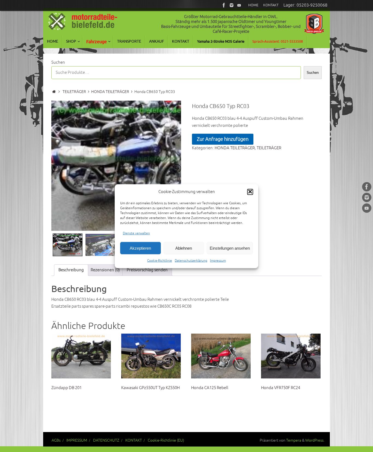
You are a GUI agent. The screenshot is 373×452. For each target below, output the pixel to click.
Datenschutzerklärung (191, 260)
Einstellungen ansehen (230, 248)
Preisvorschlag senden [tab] (147, 270)
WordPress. (314, 440)
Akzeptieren (140, 248)
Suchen (58, 62)
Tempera (293, 440)
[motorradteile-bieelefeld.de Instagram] (231, 5)
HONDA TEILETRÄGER (110, 91)
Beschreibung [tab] (71, 270)
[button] (250, 191)
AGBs (56, 440)
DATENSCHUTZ (106, 440)
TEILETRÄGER (74, 91)
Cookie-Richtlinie (159, 260)
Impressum (218, 260)
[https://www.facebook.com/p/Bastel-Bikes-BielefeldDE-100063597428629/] (224, 5)
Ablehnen (183, 248)
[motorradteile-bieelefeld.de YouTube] (239, 5)
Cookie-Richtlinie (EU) (166, 440)
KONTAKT (133, 440)
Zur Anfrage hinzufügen (222, 139)
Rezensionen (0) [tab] (105, 270)
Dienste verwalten (136, 233)
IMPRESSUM (76, 440)
